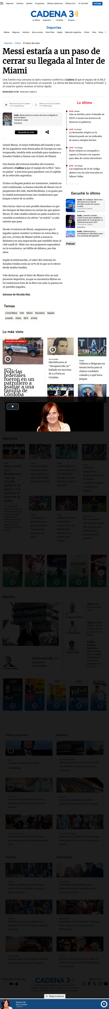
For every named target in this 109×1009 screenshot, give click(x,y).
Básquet (102, 32)
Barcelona (40, 313)
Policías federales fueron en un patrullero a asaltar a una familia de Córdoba (19, 383)
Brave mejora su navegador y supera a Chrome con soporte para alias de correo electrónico (85, 154)
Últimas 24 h (70, 3)
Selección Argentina (73, 32)
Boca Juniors (37, 32)
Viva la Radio (53, 359)
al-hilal (34, 318)
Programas (39, 3)
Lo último (85, 103)
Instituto (25, 32)
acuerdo (9, 318)
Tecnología (78, 148)
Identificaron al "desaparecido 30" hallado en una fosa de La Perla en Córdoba (60, 370)
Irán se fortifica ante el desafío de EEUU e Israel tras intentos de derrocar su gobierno (86, 118)
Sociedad (77, 129)
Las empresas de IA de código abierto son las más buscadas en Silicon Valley (86, 172)
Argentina (47, 20)
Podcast (70, 243)
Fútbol (86, 32)
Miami (30, 313)
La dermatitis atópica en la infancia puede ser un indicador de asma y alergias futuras (85, 136)
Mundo (76, 111)
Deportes (9, 3)
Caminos (19, 3)
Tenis (94, 32)
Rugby (59, 32)
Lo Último (36, 20)
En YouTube (83, 3)
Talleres (6, 32)
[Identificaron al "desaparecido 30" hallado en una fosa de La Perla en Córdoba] (60, 346)
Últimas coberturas (55, 3)
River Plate (50, 32)
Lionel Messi (11, 313)
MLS (26, 318)
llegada (50, 313)
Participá (97, 4)
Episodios (18, 123)
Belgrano (16, 32)
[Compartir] (47, 132)
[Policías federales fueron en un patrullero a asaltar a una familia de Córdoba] (23, 351)
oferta (18, 318)
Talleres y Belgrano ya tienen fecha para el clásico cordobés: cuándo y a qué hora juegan (92, 371)
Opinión (29, 3)
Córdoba (59, 20)
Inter (22, 313)
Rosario (71, 20)
